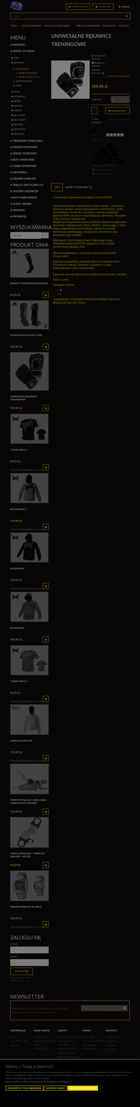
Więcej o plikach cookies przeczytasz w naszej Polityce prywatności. (37, 1081)
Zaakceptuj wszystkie (83, 1088)
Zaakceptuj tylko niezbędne (24, 1088)
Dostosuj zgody (55, 1088)
